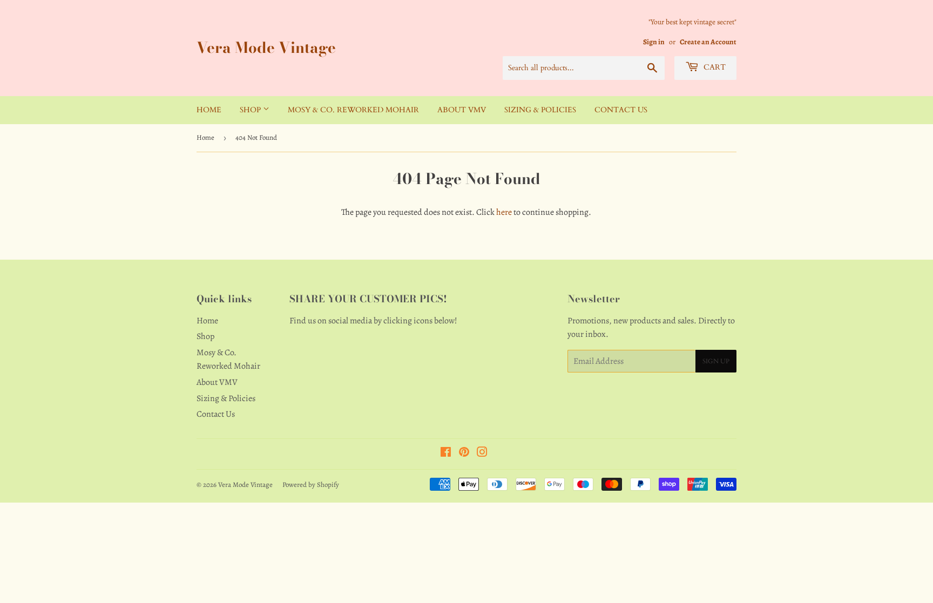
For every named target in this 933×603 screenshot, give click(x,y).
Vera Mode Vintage (266, 47)
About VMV (461, 110)
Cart (713, 67)
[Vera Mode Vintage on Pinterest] (464, 453)
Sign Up (715, 361)
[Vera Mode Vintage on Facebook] (445, 453)
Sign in (654, 42)
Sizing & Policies (540, 110)
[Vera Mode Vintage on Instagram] (482, 453)
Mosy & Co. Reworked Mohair (353, 110)
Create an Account (708, 42)
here (504, 212)
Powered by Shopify (310, 484)
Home (209, 110)
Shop (251, 110)
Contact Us (620, 110)
